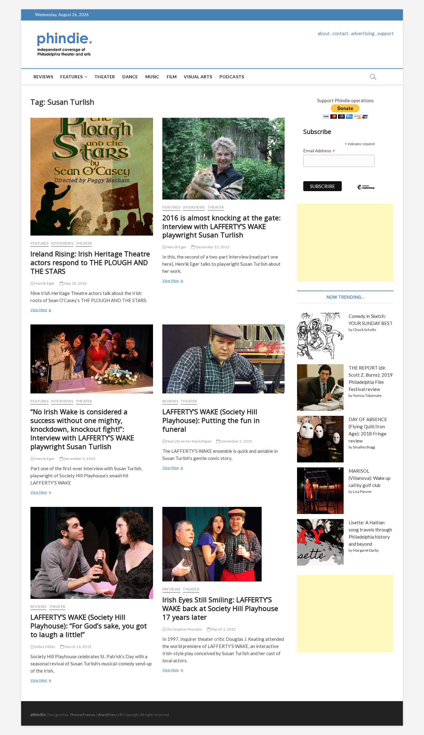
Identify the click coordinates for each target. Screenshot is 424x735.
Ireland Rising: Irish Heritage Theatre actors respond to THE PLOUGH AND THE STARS (90, 262)
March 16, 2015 (77, 646)
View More (40, 310)
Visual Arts (198, 76)
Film (172, 76)
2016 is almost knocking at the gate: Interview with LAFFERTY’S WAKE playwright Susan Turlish (221, 226)
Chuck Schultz (364, 329)
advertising (363, 33)
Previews (171, 589)
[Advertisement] (345, 242)
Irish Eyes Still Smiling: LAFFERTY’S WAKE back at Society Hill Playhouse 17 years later (220, 608)
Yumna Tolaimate (367, 395)
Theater (104, 76)
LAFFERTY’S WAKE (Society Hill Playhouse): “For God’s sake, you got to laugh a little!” (88, 625)
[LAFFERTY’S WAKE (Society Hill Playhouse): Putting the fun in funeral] (223, 358)
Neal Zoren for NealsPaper (188, 441)
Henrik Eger (44, 283)
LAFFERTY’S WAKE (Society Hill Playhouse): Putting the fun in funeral (211, 420)
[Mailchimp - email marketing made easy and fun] (366, 191)
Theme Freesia (82, 714)
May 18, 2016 (75, 283)
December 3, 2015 (236, 441)
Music (152, 76)
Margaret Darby (366, 550)
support (385, 33)
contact (340, 33)
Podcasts (231, 76)
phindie (38, 714)
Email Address (319, 151)
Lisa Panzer (362, 491)
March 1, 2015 (223, 629)
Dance (130, 76)
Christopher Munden (183, 629)
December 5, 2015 (79, 458)
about (324, 33)
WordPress (107, 714)
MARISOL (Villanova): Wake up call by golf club (369, 478)
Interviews (62, 243)
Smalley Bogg (364, 447)
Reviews (43, 76)
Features (71, 76)
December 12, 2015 (212, 247)
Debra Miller (45, 646)
